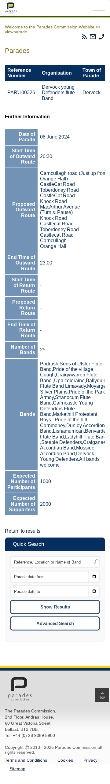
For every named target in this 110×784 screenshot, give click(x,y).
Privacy (90, 760)
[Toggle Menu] (99, 8)
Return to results (22, 531)
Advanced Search (55, 623)
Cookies (65, 760)
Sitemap (17, 768)
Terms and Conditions (26, 760)
